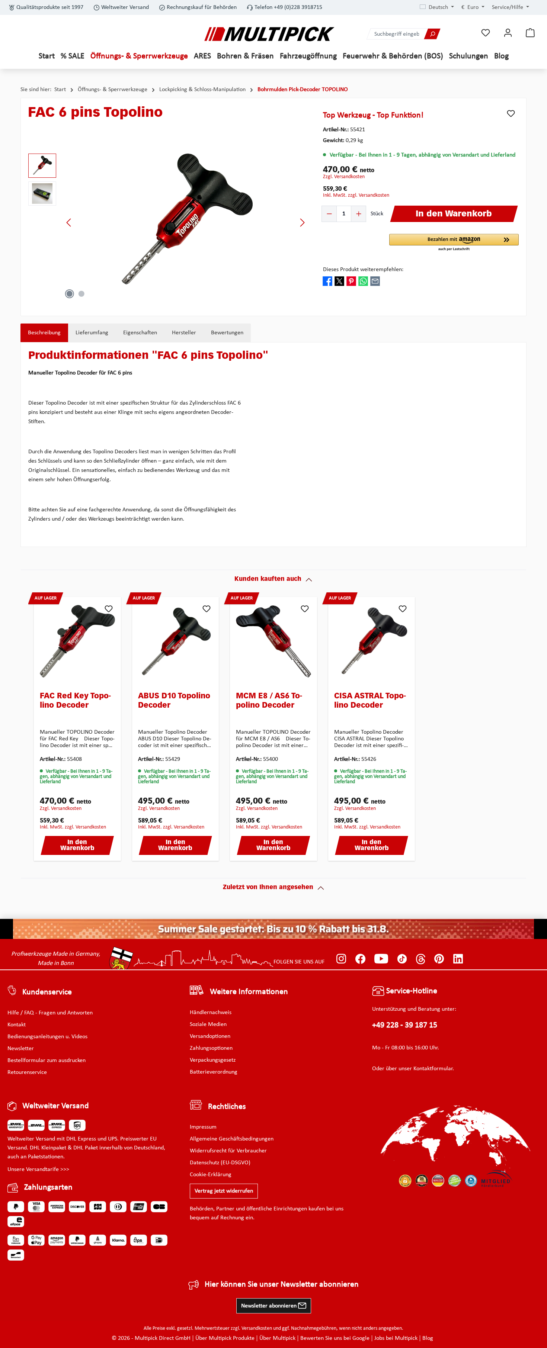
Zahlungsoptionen (211, 1048)
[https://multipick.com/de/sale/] (273, 929)
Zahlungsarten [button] (48, 1187)
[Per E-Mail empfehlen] (375, 281)
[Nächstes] (302, 222)
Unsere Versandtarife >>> (38, 1169)
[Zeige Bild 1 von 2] (70, 294)
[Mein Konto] (508, 33)
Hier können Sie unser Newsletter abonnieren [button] (282, 1284)
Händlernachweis (210, 1013)
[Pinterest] (439, 959)
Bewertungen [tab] (227, 333)
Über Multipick (277, 1338)
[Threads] (420, 959)
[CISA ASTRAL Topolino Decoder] (371, 641)
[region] (168, 222)
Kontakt (16, 1025)
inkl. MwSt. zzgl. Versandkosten (356, 195)
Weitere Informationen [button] (249, 992)
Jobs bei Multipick (396, 1338)
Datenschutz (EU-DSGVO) (220, 1163)
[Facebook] (360, 959)
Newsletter (20, 1049)
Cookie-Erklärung (210, 1175)
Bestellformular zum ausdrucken (46, 1061)
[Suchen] (432, 34)
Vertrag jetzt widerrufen (224, 1191)
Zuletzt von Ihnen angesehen (268, 888)
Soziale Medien (208, 1024)
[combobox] (396, 34)
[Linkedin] (458, 959)
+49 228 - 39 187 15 (404, 1025)
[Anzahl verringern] (329, 214)
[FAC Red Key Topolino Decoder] (77, 641)
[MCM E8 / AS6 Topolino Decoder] (273, 641)
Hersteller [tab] (184, 333)
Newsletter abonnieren (269, 1306)
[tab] (44, 333)
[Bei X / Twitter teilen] (339, 281)
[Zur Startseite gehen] (269, 34)
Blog (427, 1338)
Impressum (203, 1127)
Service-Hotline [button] (410, 991)
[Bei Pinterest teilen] (351, 281)
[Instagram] (341, 959)
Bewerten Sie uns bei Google (335, 1338)
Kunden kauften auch (267, 579)
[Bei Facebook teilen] (327, 281)
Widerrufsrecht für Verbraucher (228, 1151)
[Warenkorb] (530, 33)
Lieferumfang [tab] (92, 333)
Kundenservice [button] (47, 992)
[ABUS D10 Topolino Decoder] (175, 641)
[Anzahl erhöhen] (358, 214)
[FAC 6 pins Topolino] (186, 222)
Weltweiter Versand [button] (55, 1106)
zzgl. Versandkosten (344, 177)
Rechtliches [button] (227, 1107)
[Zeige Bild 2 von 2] (81, 294)
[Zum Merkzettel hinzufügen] (511, 113)
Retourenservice (27, 1072)
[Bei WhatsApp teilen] (363, 281)
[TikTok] (402, 959)
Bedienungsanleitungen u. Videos (47, 1037)
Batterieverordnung (213, 1072)
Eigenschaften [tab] (140, 333)
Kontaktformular (432, 1069)
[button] (454, 243)
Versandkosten (256, 1328)
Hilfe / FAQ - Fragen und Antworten (50, 1013)
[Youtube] (381, 959)
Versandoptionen (210, 1036)
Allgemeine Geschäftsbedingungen (232, 1139)
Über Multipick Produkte (225, 1338)
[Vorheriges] (69, 222)
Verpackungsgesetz (213, 1060)
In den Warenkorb (77, 846)
